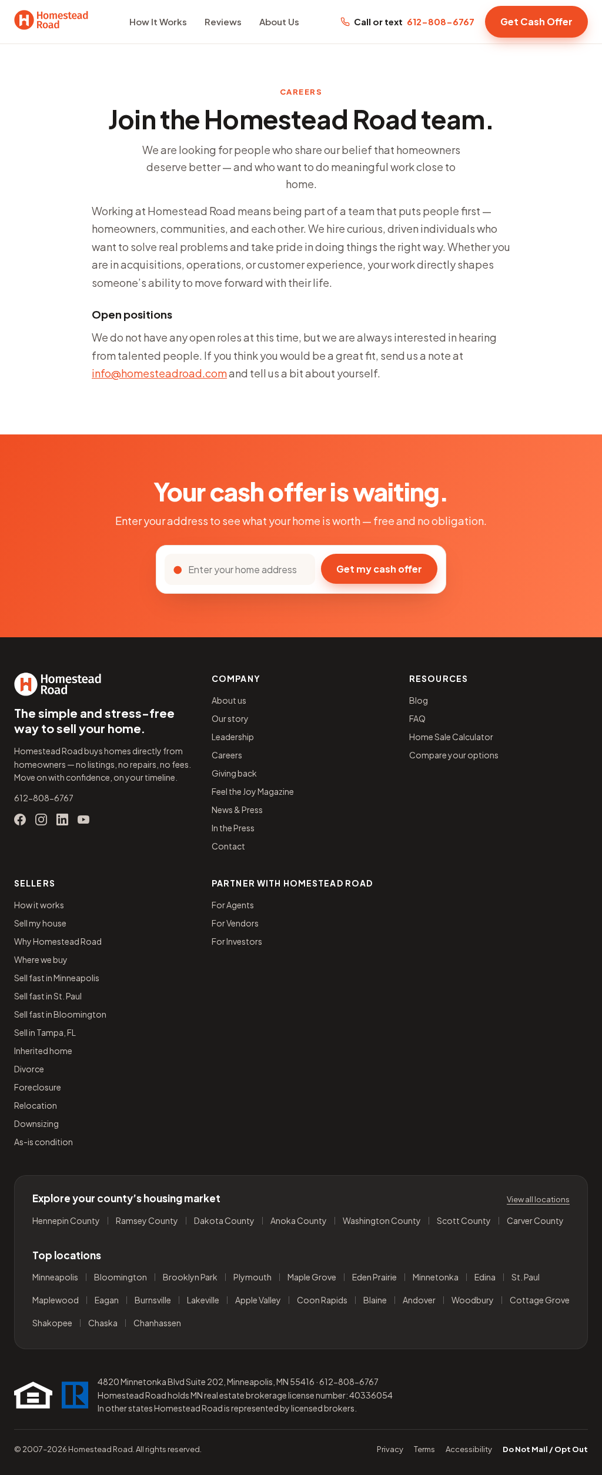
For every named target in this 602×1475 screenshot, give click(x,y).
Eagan (107, 1300)
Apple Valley (258, 1300)
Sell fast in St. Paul (48, 996)
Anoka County (298, 1221)
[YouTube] (83, 819)
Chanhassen (157, 1323)
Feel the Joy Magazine (253, 791)
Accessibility (469, 1449)
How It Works (158, 21)
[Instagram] (41, 819)
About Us (279, 21)
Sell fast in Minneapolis (56, 977)
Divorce (29, 1068)
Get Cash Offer (536, 21)
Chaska (103, 1323)
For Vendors (235, 923)
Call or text (414, 21)
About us (229, 700)
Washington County (382, 1221)
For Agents (233, 904)
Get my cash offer (379, 569)
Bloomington (120, 1277)
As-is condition (43, 1141)
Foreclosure (37, 1087)
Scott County (464, 1221)
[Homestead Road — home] (51, 22)
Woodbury (473, 1300)
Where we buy (41, 959)
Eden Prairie (374, 1277)
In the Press (233, 827)
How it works (39, 904)
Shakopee (52, 1323)
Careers (227, 755)
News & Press (237, 809)
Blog (418, 700)
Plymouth (252, 1277)
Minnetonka (436, 1277)
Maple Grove (311, 1277)
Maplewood (55, 1300)
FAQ (417, 718)
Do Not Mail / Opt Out (545, 1449)
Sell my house (40, 923)
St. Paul (525, 1277)
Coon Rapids (322, 1300)
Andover (419, 1300)
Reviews (223, 21)
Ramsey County (147, 1221)
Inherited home (43, 1050)
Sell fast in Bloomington (60, 1014)
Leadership (233, 736)
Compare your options (454, 755)
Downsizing (36, 1123)
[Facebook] (20, 819)
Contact (228, 846)
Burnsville (153, 1300)
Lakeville (203, 1300)
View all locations (538, 1199)
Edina (485, 1277)
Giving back (234, 773)
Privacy (390, 1449)
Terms (424, 1449)
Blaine (375, 1300)
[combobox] (247, 569)
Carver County (535, 1221)
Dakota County (224, 1221)
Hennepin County (66, 1221)
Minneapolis (55, 1277)
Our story (230, 718)
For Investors (237, 941)
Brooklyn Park (190, 1277)
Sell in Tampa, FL (45, 1032)
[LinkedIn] (62, 819)
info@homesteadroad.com (159, 373)
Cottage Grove (540, 1300)
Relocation (35, 1105)
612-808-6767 (43, 797)
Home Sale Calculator (451, 736)
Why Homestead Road (58, 941)
